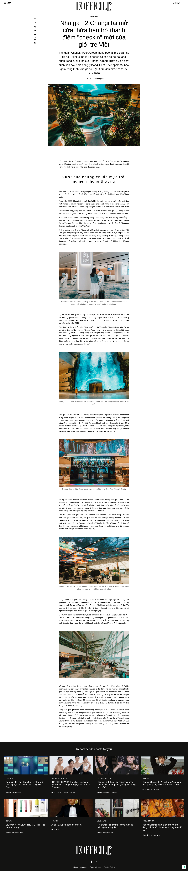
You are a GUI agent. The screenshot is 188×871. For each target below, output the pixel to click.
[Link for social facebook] (92, 862)
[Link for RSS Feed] (96, 862)
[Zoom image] (94, 275)
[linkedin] (35, 31)
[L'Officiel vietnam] (94, 6)
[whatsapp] (35, 39)
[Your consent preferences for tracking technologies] (184, 867)
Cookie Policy (109, 867)
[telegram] (35, 43)
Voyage (94, 16)
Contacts (83, 867)
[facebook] (35, 23)
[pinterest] (35, 27)
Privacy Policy (95, 867)
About (75, 867)
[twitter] (35, 35)
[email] (35, 19)
